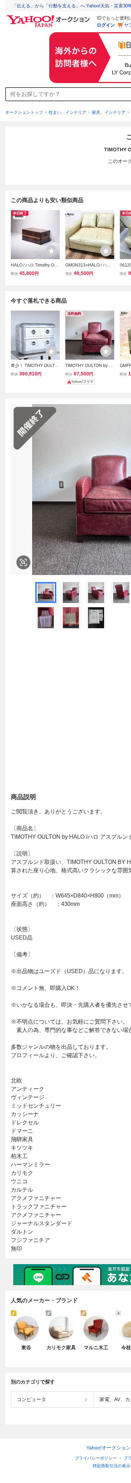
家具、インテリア (108, 112)
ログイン (106, 25)
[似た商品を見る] (23, 562)
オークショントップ (24, 112)
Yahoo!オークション (108, 1447)
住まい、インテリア (67, 112)
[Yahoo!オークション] (49, 17)
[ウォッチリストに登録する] (51, 250)
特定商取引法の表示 (111, 1465)
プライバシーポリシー (96, 1458)
